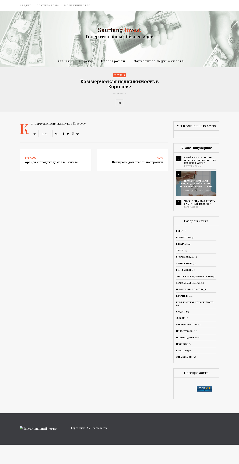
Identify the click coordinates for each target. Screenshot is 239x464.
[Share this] (127, 102)
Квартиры (204, 191)
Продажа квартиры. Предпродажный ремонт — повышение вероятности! (196, 183)
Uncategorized (185, 256)
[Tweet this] (135, 102)
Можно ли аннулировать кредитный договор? (199, 202)
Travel (180, 250)
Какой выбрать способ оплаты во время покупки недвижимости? (200, 160)
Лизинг (180, 318)
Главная (62, 61)
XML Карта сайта (97, 428)
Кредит (25, 5)
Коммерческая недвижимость (195, 302)
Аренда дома (190, 191)
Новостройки (113, 61)
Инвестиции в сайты (189, 289)
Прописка (182, 344)
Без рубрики (119, 93)
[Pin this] (150, 102)
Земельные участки (188, 282)
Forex (179, 230)
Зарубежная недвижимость (159, 61)
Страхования (184, 357)
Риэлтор (181, 350)
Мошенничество (77, 5)
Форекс (85, 61)
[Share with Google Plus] (142, 102)
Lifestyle (181, 243)
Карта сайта (78, 428)
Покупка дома (48, 5)
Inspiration (183, 237)
